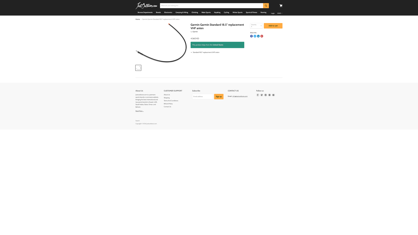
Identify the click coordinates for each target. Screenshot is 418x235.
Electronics (168, 12)
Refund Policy (168, 104)
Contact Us (167, 107)
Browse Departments (145, 12)
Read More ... (140, 111)
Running (263, 12)
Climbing (195, 12)
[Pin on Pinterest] (261, 36)
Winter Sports (237, 12)
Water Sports (206, 12)
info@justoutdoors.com (240, 96)
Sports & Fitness (251, 12)
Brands (158, 12)
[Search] (266, 5)
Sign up (219, 96)
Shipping (167, 98)
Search (138, 121)
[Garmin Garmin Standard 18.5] (161, 43)
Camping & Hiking (182, 12)
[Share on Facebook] (251, 36)
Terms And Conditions (171, 101)
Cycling (226, 12)
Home (138, 19)
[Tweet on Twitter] (255, 36)
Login (273, 13)
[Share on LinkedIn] (258, 36)
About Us (167, 95)
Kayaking (217, 12)
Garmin (195, 32)
